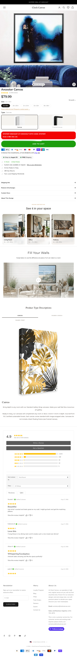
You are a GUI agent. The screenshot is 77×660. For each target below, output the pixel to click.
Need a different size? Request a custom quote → (15, 109)
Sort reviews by (11, 478)
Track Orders (37, 600)
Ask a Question (38, 448)
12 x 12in (5, 105)
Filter (9, 486)
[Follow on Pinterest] (15, 636)
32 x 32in (36, 105)
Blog (34, 593)
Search (35, 607)
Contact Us (36, 610)
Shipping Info (5, 183)
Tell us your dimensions (34, 165)
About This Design (7, 198)
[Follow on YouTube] (20, 636)
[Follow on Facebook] (4, 636)
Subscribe (10, 604)
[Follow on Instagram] (9, 636)
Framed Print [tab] (20, 320)
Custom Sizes (5, 193)
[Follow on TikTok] (25, 636)
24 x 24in (26, 105)
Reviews (35, 603)
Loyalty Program (38, 590)
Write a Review (38, 443)
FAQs (35, 597)
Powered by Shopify (44, 646)
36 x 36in (46, 105)
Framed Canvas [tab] (57, 315)
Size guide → (72, 100)
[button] (38, 454)
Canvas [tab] (20, 315)
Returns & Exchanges (8, 188)
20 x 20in (16, 105)
